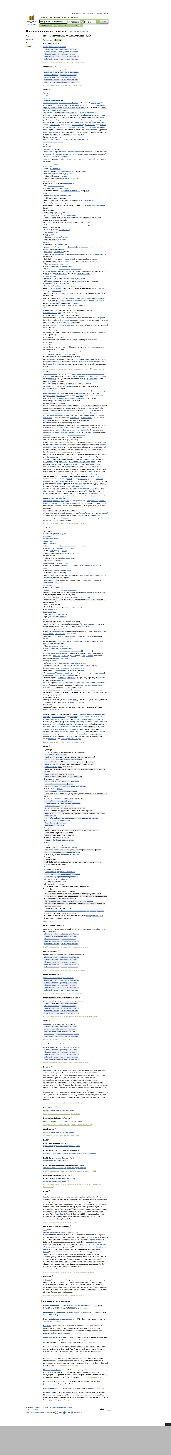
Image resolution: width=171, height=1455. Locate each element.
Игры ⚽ (77, 25)
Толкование (47, 40)
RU (105, 13)
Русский (28, 46)
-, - (66, 1171)
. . (86, 139)
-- (61, 523)
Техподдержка (56, 1407)
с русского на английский (78, 31)
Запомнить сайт (79, 13)
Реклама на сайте (66, 1407)
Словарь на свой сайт (95, 13)
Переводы (55, 25)
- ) (53, 764)
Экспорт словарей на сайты (34, 1412)
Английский (29, 39)
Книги (67, 25)
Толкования (45, 25)
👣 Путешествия (33, 1409)
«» (65, 1312)
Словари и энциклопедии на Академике (58, 17)
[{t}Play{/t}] (61, 43)
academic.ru (32, 24)
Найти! (103, 22)
